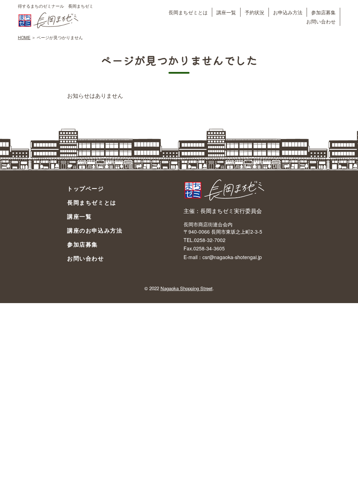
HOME (24, 37)
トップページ (85, 188)
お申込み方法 (287, 12)
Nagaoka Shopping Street (186, 288)
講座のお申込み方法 (94, 230)
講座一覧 (226, 12)
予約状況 (254, 12)
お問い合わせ (321, 21)
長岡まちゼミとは (188, 12)
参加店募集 (323, 12)
